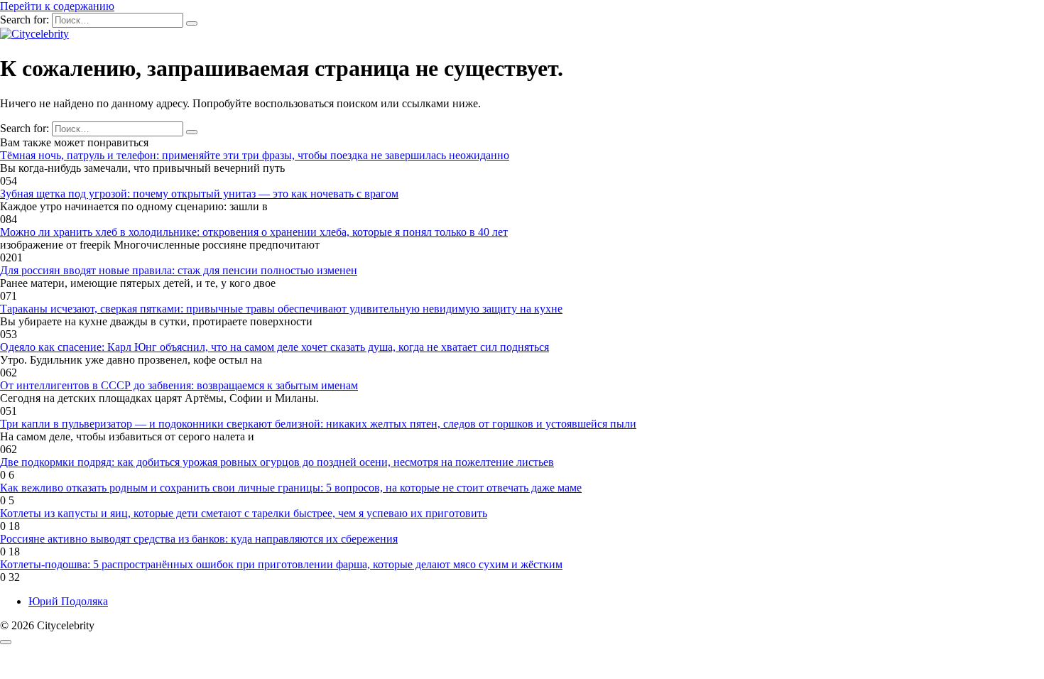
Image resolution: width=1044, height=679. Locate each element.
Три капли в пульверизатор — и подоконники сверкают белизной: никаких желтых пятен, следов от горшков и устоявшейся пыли (318, 424)
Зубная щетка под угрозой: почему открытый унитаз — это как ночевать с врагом (199, 194)
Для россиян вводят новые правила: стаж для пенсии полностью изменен (178, 270)
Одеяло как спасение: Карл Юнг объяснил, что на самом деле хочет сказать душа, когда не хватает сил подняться (274, 347)
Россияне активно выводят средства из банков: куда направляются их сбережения (199, 539)
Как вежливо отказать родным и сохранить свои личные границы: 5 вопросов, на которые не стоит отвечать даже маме (291, 488)
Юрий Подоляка (68, 601)
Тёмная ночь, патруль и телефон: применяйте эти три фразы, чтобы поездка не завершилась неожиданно (254, 155)
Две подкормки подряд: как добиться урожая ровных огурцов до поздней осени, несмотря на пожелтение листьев (277, 462)
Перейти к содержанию (57, 6)
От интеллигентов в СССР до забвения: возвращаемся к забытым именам (179, 385)
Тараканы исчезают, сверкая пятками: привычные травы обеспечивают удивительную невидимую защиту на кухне (281, 309)
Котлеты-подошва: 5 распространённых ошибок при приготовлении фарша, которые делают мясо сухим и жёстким (281, 564)
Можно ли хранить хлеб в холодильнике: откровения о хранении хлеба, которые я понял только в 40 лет (254, 232)
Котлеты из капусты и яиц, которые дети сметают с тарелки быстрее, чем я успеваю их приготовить (243, 513)
